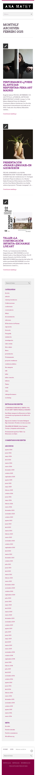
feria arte (7, 330)
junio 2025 (8, 483)
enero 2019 (8, 648)
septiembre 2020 (10, 594)
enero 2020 (8, 615)
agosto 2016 (8, 682)
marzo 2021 (8, 574)
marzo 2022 (8, 554)
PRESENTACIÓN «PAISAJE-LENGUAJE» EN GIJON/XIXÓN (17, 165)
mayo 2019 (8, 638)
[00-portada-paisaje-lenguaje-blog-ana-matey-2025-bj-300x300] (18, 144)
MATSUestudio (16, 762)
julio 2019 (8, 632)
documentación (9, 316)
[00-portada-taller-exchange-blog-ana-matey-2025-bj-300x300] (18, 219)
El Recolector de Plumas (12, 323)
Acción (7, 293)
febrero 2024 (9, 503)
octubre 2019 (9, 625)
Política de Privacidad (14, 766)
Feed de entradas (10, 729)
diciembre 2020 (9, 584)
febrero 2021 (9, 578)
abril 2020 (8, 608)
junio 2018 (8, 662)
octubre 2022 (9, 544)
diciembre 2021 (9, 557)
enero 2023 (8, 537)
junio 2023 (8, 524)
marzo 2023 (8, 530)
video (6, 391)
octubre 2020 (9, 591)
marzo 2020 (8, 611)
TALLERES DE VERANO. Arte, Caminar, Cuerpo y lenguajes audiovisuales (16, 427)
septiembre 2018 (10, 659)
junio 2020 (8, 601)
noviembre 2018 (10, 652)
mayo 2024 (8, 500)
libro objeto (8, 347)
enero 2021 (8, 581)
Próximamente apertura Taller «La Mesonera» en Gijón (15, 433)
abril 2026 (8, 459)
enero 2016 (8, 696)
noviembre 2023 (10, 513)
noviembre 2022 (10, 540)
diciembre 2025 (9, 470)
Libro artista (8, 343)
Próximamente (9, 357)
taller (6, 374)
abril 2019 (8, 642)
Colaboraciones (9, 303)
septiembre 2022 (10, 547)
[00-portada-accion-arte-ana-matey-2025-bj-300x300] (18, 63)
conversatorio (9, 310)
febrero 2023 (9, 534)
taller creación (9, 377)
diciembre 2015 (9, 699)
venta (6, 387)
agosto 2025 (8, 480)
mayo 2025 (8, 486)
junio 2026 (8, 453)
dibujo (7, 313)
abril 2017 (8, 672)
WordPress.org (9, 736)
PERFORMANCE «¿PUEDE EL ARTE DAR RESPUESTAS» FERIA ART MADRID (17, 86)
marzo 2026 (8, 463)
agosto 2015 (8, 709)
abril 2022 (8, 551)
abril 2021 (8, 571)
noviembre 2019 (10, 621)
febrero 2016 (9, 692)
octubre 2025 (9, 473)
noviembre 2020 (10, 588)
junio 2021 (8, 567)
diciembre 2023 (9, 510)
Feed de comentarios (11, 733)
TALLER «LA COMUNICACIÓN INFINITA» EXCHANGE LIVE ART (16, 242)
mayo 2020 (8, 605)
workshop (8, 397)
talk (6, 370)
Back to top (31, 751)
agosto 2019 (8, 628)
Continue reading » (10, 114)
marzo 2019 (8, 645)
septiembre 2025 (10, 476)
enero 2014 (8, 716)
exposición (8, 327)
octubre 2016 (9, 679)
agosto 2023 (8, 520)
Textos (7, 384)
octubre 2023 (9, 517)
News (6, 350)
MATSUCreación (7, 762)
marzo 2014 (8, 713)
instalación (8, 337)
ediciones (8, 320)
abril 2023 (8, 527)
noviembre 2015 (10, 702)
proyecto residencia (11, 360)
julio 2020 (8, 598)
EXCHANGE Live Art (25, 762)
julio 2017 (8, 669)
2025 (11, 749)
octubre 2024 (9, 493)
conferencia (8, 306)
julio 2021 (8, 564)
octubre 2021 (9, 561)
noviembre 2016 (10, 675)
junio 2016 (8, 686)
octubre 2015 (9, 706)
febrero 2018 (9, 665)
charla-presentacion (11, 300)
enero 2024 (8, 507)
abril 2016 (8, 689)
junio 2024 (8, 497)
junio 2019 (8, 635)
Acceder (7, 726)
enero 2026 (8, 466)
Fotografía (8, 333)
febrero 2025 (9, 490)
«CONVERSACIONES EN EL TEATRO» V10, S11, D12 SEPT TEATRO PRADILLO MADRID (17, 409)
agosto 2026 (8, 449)
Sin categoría (9, 367)
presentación (9, 354)
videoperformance (10, 394)
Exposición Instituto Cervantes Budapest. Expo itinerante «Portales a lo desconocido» (18, 422)
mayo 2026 (8, 456)
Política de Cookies (23, 766)
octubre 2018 (9, 655)
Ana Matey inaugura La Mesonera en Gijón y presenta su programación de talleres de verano (17, 415)
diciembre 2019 (9, 618)
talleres (7, 381)
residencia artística (10, 364)
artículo (7, 296)
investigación (9, 340)
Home (5, 749)
